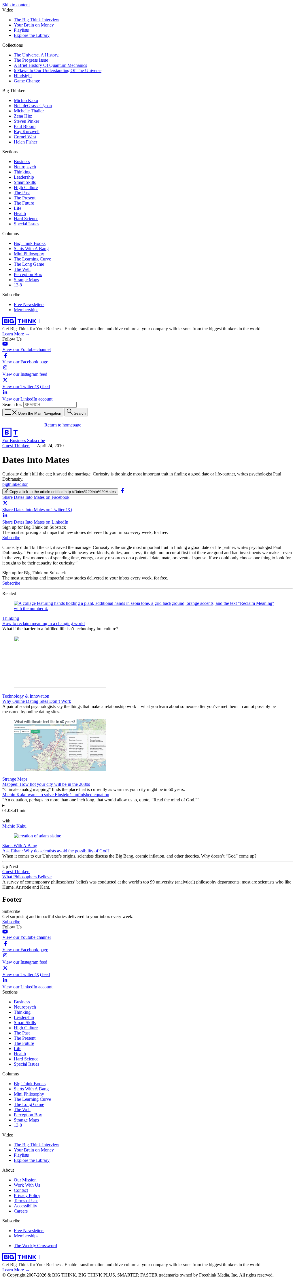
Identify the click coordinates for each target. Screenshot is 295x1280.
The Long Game (29, 264)
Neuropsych (25, 166)
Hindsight (23, 75)
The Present (24, 197)
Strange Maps (26, 279)
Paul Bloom (24, 126)
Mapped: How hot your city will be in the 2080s (46, 784)
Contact (21, 1190)
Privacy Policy (27, 1195)
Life (17, 208)
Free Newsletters (29, 304)
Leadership (24, 177)
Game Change (27, 80)
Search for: (12, 404)
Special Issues (26, 223)
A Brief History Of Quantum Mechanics (50, 65)
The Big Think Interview (36, 19)
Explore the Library (32, 35)
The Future (24, 203)
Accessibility (25, 1205)
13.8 (18, 284)
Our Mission (25, 1179)
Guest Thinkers (16, 445)
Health (20, 213)
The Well (22, 269)
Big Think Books (30, 243)
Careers (21, 1211)
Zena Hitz (23, 116)
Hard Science (26, 218)
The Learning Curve (32, 258)
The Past (22, 192)
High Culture (26, 187)
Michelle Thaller (29, 110)
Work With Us (27, 1185)
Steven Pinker (26, 121)
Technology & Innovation (25, 696)
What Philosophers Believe (27, 876)
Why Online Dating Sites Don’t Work (36, 701)
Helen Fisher (25, 141)
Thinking (22, 171)
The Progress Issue (31, 60)
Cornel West (25, 136)
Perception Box (28, 274)
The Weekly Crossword (35, 1245)
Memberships (26, 309)
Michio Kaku (26, 100)
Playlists (21, 30)
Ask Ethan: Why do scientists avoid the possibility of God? (55, 850)
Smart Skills (25, 182)
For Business (14, 440)
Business (22, 161)
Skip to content (16, 4)
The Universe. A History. (36, 54)
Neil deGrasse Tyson (33, 105)
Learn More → (16, 333)
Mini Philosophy (29, 253)
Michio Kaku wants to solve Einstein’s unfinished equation (55, 794)
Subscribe (36, 440)
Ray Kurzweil (26, 131)
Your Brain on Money (34, 24)
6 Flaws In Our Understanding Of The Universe (57, 70)
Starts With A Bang (31, 248)
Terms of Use (26, 1200)
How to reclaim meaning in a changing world (43, 623)
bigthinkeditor (15, 484)
